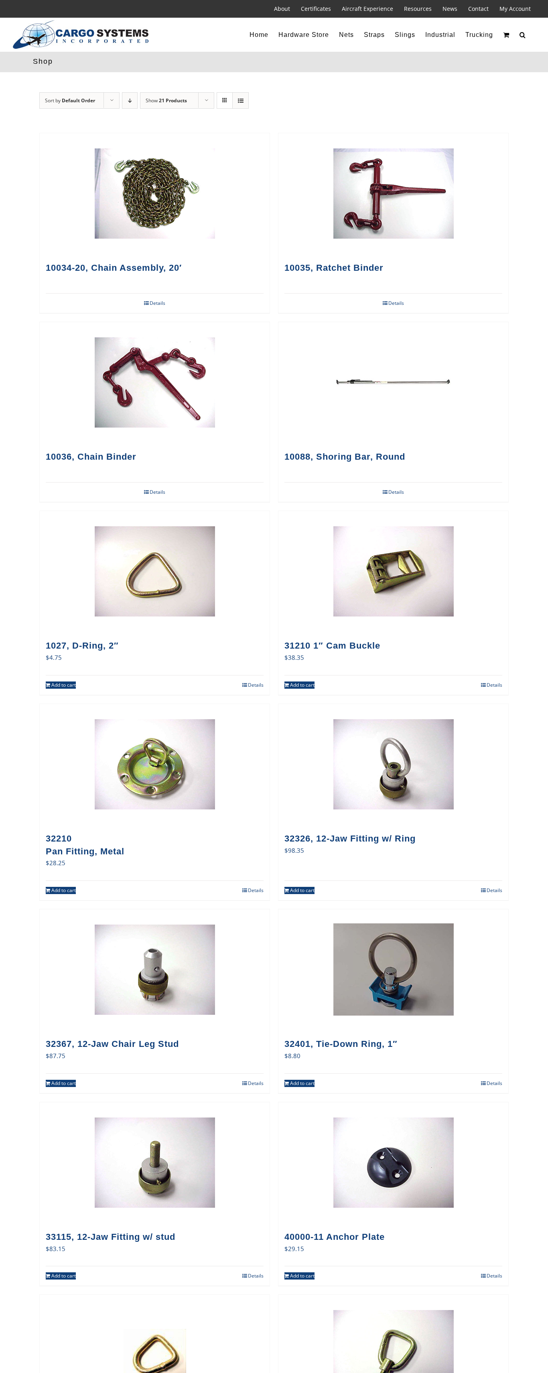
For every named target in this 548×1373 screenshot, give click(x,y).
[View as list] (240, 100)
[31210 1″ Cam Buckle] (393, 571)
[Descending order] (130, 100)
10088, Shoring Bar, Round (344, 457)
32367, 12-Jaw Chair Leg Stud (112, 1044)
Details (157, 303)
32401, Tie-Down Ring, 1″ (341, 1044)
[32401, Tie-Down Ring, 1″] (393, 969)
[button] (523, 35)
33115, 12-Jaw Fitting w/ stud (110, 1237)
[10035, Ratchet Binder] (393, 193)
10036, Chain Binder (91, 457)
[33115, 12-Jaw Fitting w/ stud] (155, 1162)
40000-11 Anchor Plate (334, 1237)
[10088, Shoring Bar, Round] (393, 382)
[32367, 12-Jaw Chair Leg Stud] (155, 969)
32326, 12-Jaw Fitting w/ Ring (350, 839)
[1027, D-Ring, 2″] (155, 571)
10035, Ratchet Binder (334, 268)
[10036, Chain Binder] (155, 382)
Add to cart (63, 684)
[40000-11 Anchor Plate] (393, 1162)
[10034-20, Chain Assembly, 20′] (155, 193)
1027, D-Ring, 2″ (82, 646)
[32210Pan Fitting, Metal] (155, 764)
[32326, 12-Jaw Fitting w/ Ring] (393, 764)
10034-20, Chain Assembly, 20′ (114, 268)
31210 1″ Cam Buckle (332, 646)
